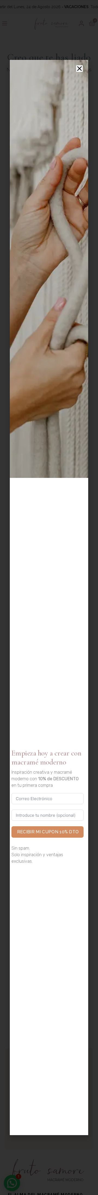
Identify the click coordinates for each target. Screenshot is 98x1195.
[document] (49, 597)
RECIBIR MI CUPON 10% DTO (48, 831)
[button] (79, 68)
